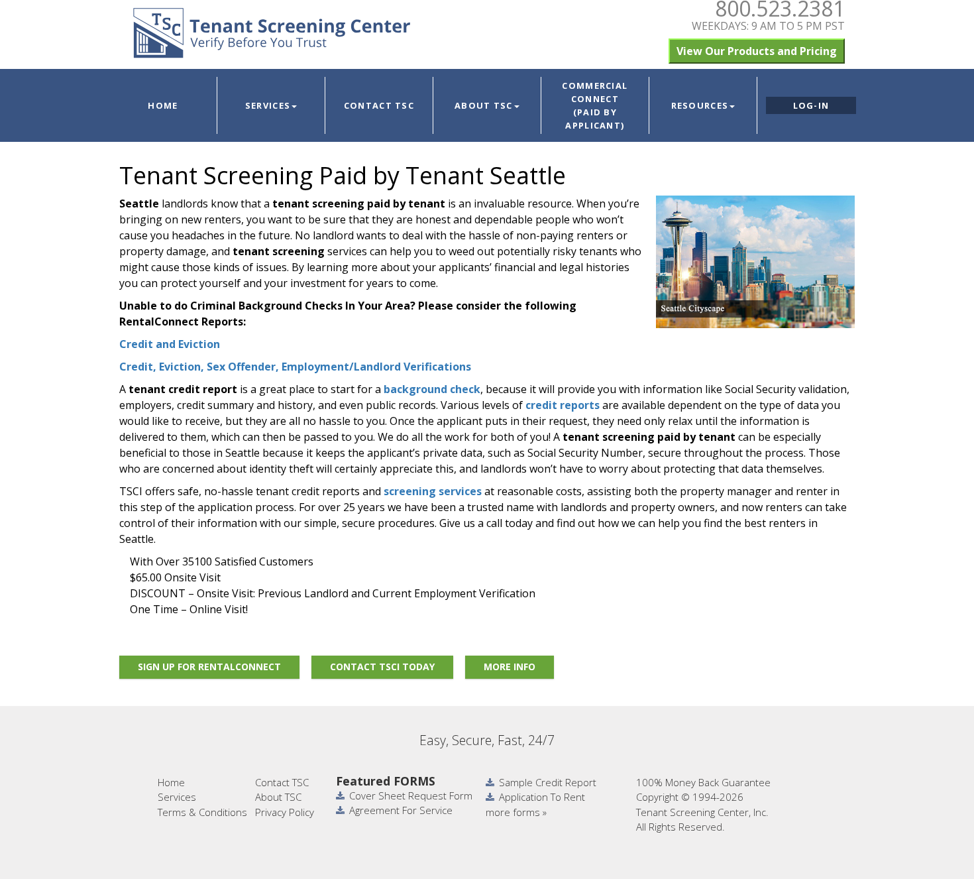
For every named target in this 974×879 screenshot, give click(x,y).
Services (267, 105)
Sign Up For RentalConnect (209, 666)
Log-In (811, 105)
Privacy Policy (284, 812)
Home (163, 105)
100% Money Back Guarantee (703, 782)
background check (432, 389)
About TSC (484, 105)
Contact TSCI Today (382, 666)
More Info (509, 666)
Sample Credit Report (547, 782)
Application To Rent (542, 796)
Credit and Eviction (169, 344)
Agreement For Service (401, 810)
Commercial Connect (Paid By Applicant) (594, 105)
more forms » (516, 812)
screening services (433, 491)
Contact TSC (379, 105)
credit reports (562, 405)
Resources (700, 105)
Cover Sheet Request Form (410, 795)
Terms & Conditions (202, 812)
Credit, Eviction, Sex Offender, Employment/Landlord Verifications (295, 366)
